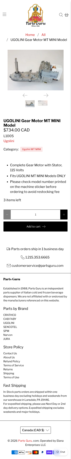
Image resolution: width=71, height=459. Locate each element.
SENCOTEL (10, 327)
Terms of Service (13, 365)
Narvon (7, 335)
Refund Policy (11, 361)
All (43, 34)
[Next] (45, 95)
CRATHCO (9, 315)
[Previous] (25, 95)
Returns (8, 369)
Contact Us (10, 353)
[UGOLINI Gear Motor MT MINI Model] (35, 70)
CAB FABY (9, 319)
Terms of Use (11, 377)
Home (30, 34)
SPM (6, 331)
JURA (6, 339)
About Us (9, 357)
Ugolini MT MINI (31, 149)
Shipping (8, 373)
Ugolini (8, 141)
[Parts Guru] (35, 15)
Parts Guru (25, 440)
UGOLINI (8, 323)
